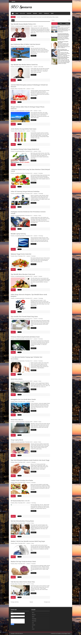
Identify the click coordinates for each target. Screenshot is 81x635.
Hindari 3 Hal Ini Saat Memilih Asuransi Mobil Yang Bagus (28, 541)
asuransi (33, 624)
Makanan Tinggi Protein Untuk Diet (21, 254)
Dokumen (34, 614)
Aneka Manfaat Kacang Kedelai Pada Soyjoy (23, 129)
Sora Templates (58, 633)
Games (17, 13)
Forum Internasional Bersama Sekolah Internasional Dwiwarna (63, 34)
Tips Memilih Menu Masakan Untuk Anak (23, 274)
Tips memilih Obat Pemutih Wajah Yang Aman (24, 316)
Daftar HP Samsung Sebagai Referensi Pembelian (25, 191)
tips (32, 626)
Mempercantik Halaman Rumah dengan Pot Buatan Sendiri (63, 58)
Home (13, 13)
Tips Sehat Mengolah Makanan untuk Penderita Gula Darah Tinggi (30, 460)
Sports (40, 13)
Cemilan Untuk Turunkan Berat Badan (22, 480)
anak (33, 622)
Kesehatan (29, 13)
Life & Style (22, 13)
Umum (52, 13)
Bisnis (33, 46)
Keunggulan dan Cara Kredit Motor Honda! (23, 399)
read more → (33, 35)
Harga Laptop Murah (17, 440)
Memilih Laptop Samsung (18, 233)
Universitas (34, 620)
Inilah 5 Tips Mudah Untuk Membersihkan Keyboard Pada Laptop (63, 50)
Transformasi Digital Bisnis (26, 17)
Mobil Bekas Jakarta (16, 379)
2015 (13, 20)
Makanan (35, 13)
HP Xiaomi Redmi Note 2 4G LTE (20, 501)
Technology (46, 13)
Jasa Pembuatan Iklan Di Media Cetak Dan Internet (25, 44)
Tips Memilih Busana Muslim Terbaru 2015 (23, 24)
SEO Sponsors (21, 7)
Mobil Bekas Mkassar (17, 419)
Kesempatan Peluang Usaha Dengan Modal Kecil (25, 149)
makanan (40, 276)
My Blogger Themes (66, 633)
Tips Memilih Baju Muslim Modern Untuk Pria (24, 64)
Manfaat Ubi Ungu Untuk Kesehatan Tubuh (23, 561)
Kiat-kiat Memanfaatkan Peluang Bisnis (22, 521)
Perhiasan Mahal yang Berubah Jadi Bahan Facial (25, 337)
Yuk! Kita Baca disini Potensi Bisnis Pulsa (23, 582)
